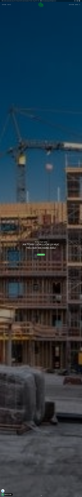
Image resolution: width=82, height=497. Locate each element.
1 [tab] (40, 495)
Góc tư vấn (71, 4)
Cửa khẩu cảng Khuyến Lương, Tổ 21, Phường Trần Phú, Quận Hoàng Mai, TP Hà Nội (18, 0)
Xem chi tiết (41, 254)
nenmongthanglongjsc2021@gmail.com (49, 0)
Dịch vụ (9, 4)
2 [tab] (41, 495)
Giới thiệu (4, 4)
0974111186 (37, 0)
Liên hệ (76, 4)
